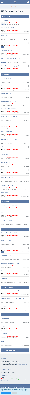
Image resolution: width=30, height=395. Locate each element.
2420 (2, 375)
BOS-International (8, 287)
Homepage (7, 16)
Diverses (6, 229)
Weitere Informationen (6, 393)
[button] (2, 2)
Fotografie (6, 201)
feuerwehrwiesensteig (21, 364)
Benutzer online (6, 369)
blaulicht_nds (7, 375)
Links (5, 314)
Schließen (14, 393)
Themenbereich (8, 74)
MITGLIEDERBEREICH (8, 350)
